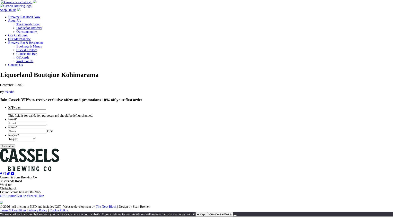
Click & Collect (26, 50)
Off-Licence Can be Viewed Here (22, 195)
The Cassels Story (28, 24)
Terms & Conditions (13, 210)
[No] (235, 215)
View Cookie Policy (220, 214)
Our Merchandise (19, 39)
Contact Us (15, 65)
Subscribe (8, 146)
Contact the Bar (26, 53)
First (50, 131)
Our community (26, 31)
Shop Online (8, 10)
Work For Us (24, 61)
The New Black (106, 206)
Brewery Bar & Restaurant (25, 42)
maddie (9, 92)
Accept (201, 214)
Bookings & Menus (29, 46)
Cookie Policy (59, 210)
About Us (14, 20)
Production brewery (29, 28)
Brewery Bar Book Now (24, 17)
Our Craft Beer (18, 35)
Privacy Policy (37, 210)
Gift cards (22, 57)
